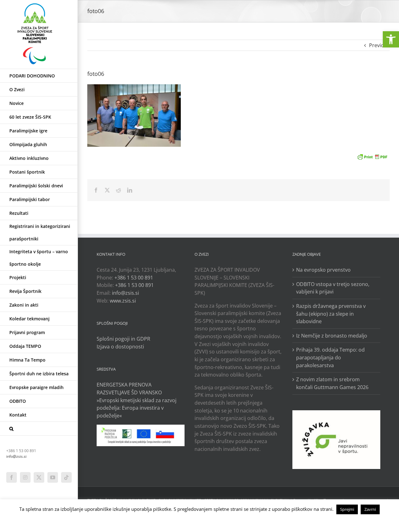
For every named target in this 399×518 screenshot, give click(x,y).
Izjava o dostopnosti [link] (120, 346)
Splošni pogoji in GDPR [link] (123, 338)
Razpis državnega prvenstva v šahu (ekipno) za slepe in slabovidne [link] (331, 314)
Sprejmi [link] (347, 509)
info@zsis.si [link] (16, 456)
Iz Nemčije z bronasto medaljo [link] (331, 335)
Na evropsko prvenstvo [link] (323, 269)
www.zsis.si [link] (123, 300)
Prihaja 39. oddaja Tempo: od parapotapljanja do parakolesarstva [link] (330, 357)
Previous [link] (379, 45)
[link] (391, 39)
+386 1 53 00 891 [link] (133, 277)
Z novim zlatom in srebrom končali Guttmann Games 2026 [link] (332, 383)
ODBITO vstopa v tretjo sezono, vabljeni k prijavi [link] (332, 288)
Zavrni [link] (370, 509)
